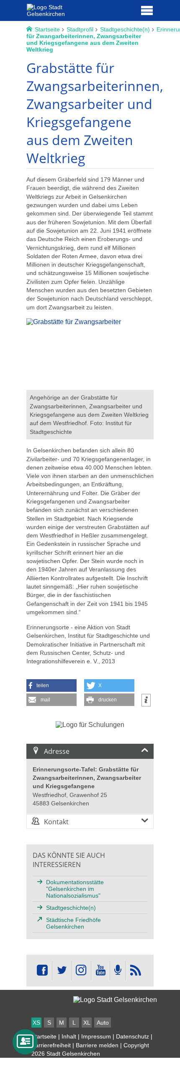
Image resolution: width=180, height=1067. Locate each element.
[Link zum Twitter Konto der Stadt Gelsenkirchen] (61, 970)
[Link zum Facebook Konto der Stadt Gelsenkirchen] (42, 970)
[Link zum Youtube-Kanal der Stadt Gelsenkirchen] (100, 970)
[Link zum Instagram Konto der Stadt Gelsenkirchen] (81, 970)
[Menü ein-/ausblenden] (147, 10)
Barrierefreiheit (51, 1045)
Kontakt (56, 821)
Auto (103, 1022)
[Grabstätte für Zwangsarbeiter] (90, 385)
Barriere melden (97, 1045)
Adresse (56, 751)
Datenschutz (132, 1036)
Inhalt (69, 1036)
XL (86, 1022)
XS (36, 1022)
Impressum (96, 1036)
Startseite (44, 1036)
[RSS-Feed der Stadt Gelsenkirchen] (135, 970)
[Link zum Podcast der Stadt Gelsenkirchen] (117, 970)
